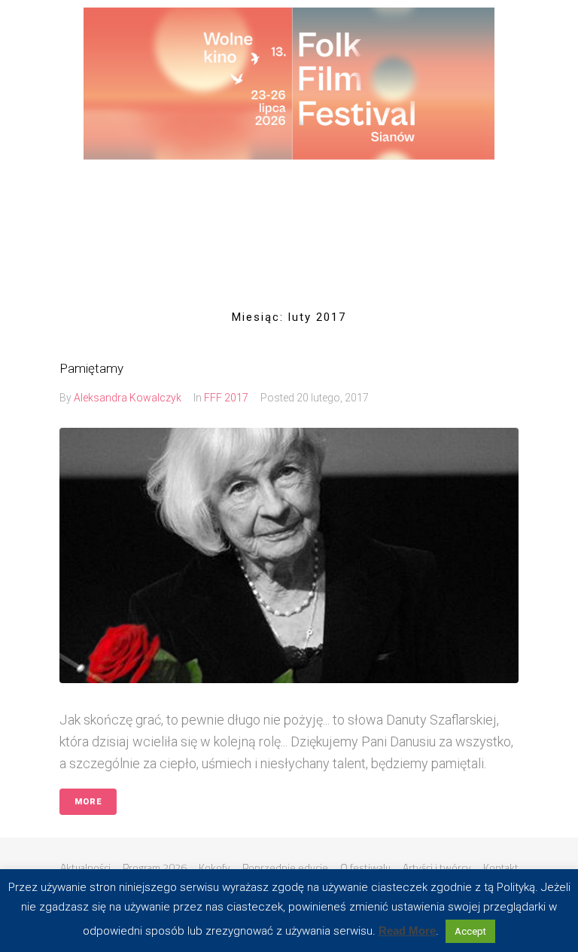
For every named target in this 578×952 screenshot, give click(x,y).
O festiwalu (365, 867)
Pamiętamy (91, 368)
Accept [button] (470, 931)
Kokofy (214, 867)
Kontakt (501, 867)
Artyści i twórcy (437, 867)
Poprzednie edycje (285, 867)
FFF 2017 (226, 398)
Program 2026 (155, 867)
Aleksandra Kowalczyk (127, 398)
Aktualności (85, 867)
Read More (407, 930)
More (88, 802)
